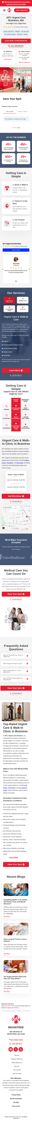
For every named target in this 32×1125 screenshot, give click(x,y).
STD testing (11, 788)
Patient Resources (17, 1062)
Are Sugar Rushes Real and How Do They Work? (15, 978)
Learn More (14, 370)
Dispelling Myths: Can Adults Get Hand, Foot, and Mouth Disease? (15, 902)
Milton (27, 460)
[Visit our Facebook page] (10, 1049)
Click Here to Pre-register (16, 41)
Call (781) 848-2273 (17, 46)
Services (16, 1055)
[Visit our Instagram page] (21, 1049)
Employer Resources (17, 1059)
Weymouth (20, 463)
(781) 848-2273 (8, 1006)
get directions (14, 496)
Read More (7, 916)
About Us (16, 1066)
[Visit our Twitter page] (16, 1049)
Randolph (10, 463)
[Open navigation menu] (4, 10)
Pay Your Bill (16, 1070)
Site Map (16, 1102)
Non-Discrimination (16, 1098)
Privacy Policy (16, 1095)
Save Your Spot (22, 10)
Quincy (4, 463)
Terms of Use (16, 1106)
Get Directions (8, 59)
